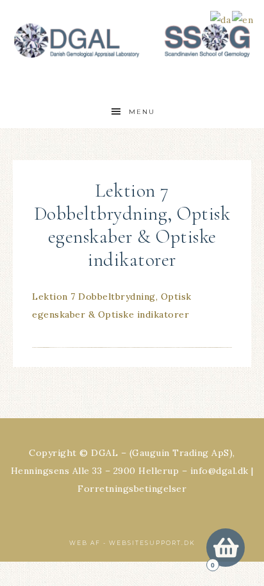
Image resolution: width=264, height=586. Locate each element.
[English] (243, 18)
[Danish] (221, 18)
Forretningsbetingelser (132, 488)
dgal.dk (132, 40)
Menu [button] (142, 112)
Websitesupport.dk (152, 542)
